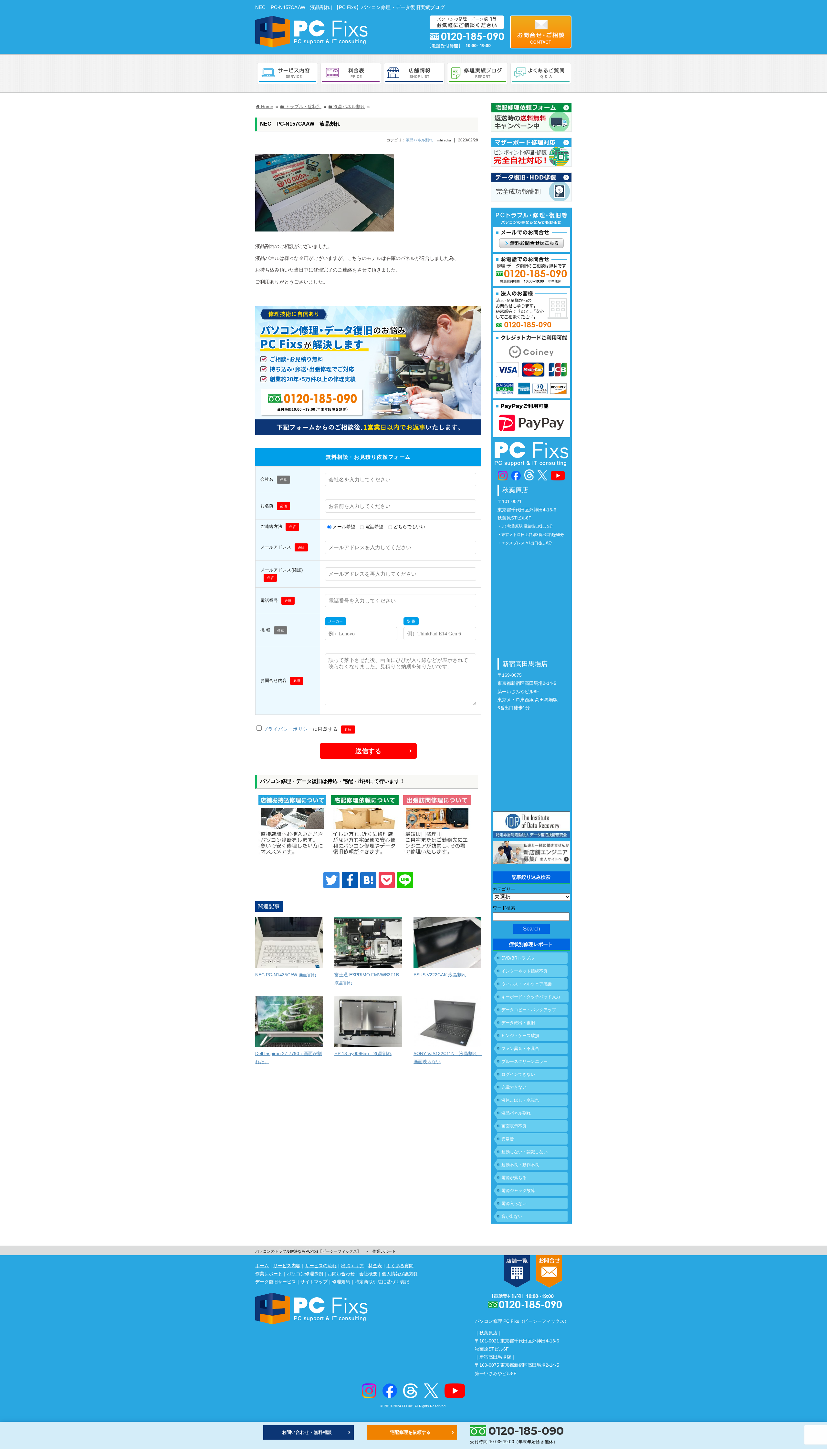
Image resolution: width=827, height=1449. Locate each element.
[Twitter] (331, 880)
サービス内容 (286, 1265)
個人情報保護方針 (400, 1273)
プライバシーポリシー (288, 729)
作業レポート (268, 1273)
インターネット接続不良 (524, 971)
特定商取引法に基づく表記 (382, 1281)
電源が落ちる (514, 1177)
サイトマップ (314, 1281)
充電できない (514, 1087)
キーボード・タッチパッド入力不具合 (530, 998)
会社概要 (368, 1273)
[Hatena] (368, 880)
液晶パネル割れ (419, 140)
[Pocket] (387, 880)
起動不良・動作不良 (520, 1164)
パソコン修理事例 (305, 1273)
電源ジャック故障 (518, 1190)
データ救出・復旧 (518, 1022)
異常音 (507, 1138)
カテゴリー (504, 889)
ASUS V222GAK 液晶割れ (440, 974)
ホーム (262, 1265)
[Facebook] (350, 880)
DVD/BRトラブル (517, 958)
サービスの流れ (321, 1265)
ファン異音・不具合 (520, 1048)
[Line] (405, 880)
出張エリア (352, 1265)
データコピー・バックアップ (528, 1009)
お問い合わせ (341, 1273)
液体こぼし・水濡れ (520, 1100)
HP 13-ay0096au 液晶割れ (363, 1053)
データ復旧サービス (275, 1281)
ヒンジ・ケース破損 (520, 1035)
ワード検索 (504, 907)
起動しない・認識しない (524, 1151)
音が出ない (511, 1216)
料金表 (375, 1265)
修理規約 (341, 1281)
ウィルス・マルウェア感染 (526, 983)
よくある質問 (400, 1265)
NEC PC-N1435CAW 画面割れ (286, 974)
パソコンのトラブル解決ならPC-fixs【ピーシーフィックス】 (308, 1251)
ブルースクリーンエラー (524, 1061)
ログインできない (518, 1074)
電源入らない (514, 1203)
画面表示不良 (514, 1126)
